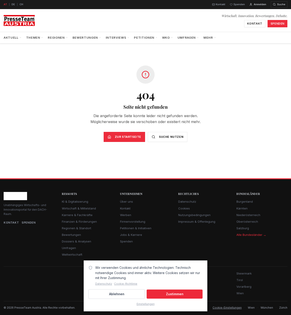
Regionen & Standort (76, 228)
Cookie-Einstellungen (227, 307)
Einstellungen (146, 304)
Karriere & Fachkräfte (77, 215)
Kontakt (220, 4)
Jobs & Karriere (131, 235)
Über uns (126, 201)
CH (21, 4)
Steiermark (244, 273)
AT (5, 4)
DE (13, 4)
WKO (166, 37)
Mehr (208, 37)
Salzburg (242, 228)
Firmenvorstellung (132, 221)
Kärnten (242, 208)
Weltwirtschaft (72, 254)
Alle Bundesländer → (251, 235)
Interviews (116, 37)
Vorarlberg (243, 286)
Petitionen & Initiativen (135, 228)
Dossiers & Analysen (76, 241)
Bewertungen (85, 37)
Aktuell (11, 37)
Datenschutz (187, 201)
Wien (240, 293)
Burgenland (244, 201)
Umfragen (187, 37)
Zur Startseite (128, 137)
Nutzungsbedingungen (194, 215)
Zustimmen (174, 294)
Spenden (239, 4)
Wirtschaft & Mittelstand (79, 208)
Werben (125, 215)
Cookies (184, 208)
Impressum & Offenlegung (196, 221)
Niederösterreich (248, 215)
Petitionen (144, 37)
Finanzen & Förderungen (79, 221)
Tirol (239, 280)
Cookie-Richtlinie (125, 283)
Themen (33, 37)
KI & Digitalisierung (75, 201)
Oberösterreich (247, 221)
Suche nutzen (171, 137)
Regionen (56, 37)
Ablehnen (116, 294)
